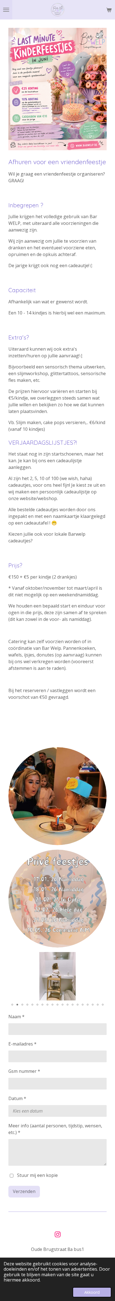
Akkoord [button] (92, 1292)
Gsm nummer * (24, 1071)
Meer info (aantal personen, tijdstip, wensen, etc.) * (55, 1129)
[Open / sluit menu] (6, 9)
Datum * (17, 1098)
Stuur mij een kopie (37, 1175)
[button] (101, 957)
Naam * (16, 1017)
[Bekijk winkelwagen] (109, 9)
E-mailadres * (22, 1044)
